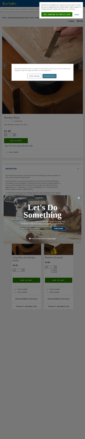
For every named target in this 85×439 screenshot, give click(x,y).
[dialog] (61, 10)
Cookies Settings (34, 76)
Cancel (76, 14)
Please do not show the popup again (43, 239)
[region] (42, 72)
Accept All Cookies (49, 76)
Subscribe (58, 228)
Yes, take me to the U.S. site (56, 14)
